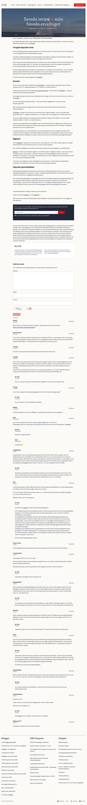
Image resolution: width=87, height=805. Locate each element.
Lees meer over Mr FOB (53, 253)
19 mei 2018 (15, 334)
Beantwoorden (71, 321)
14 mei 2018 (15, 358)
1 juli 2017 (15, 451)
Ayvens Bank (40, 85)
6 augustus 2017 (18, 431)
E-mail (15, 299)
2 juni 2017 (15, 554)
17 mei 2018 (15, 348)
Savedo (32, 43)
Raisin (20, 716)
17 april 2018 (15, 388)
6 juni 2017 (15, 483)
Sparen (31, 38)
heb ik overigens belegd (41, 90)
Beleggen (26, 38)
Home (14, 38)
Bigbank (19, 143)
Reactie (15, 271)
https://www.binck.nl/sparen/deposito (24, 327)
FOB (4, 4)
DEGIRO (62, 90)
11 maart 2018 (15, 408)
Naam (15, 292)
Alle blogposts (20, 38)
